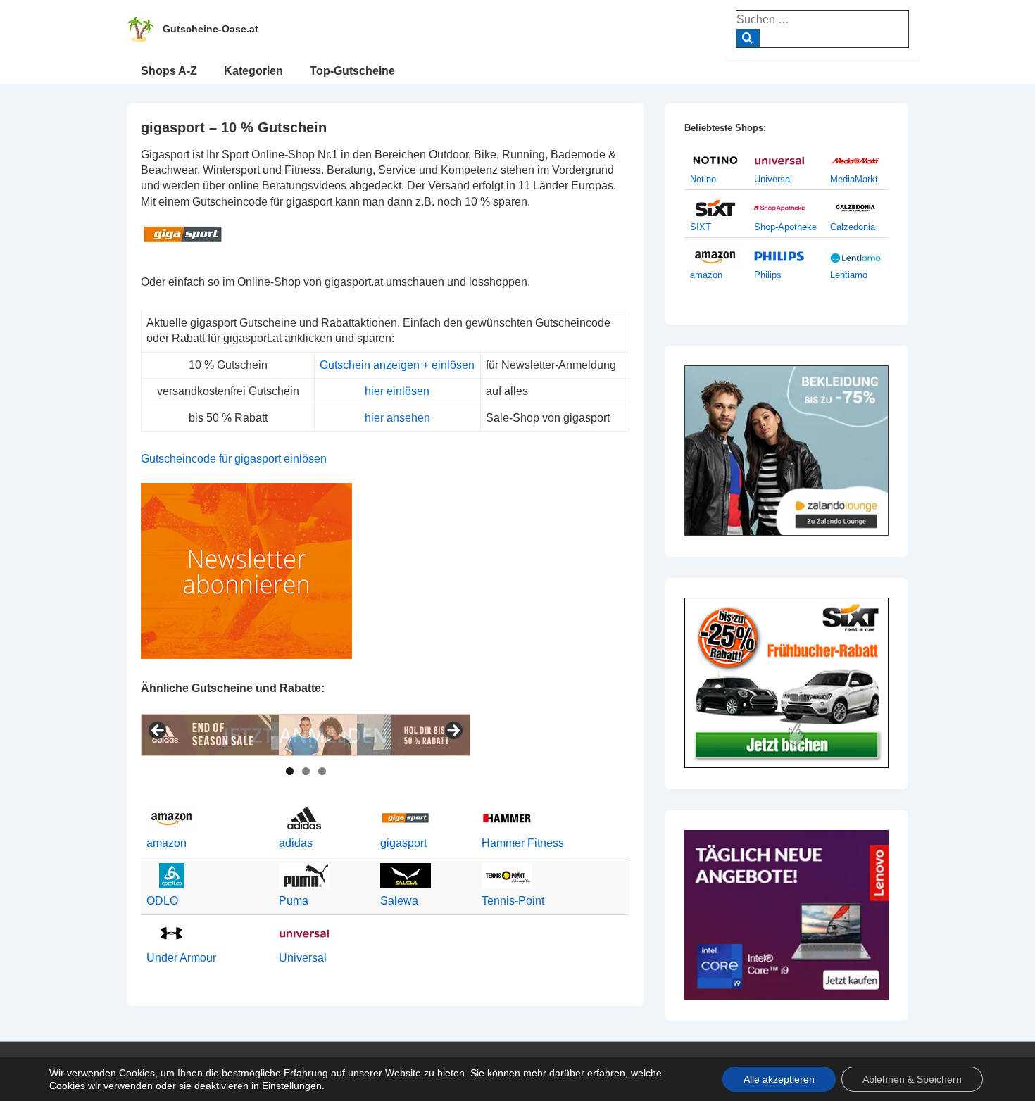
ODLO (162, 901)
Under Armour (181, 958)
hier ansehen (397, 418)
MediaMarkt (854, 179)
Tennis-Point (513, 901)
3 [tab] (322, 771)
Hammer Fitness (523, 843)
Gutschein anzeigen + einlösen (397, 365)
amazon (166, 843)
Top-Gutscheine (352, 71)
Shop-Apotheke (785, 227)
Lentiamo (848, 275)
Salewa (399, 901)
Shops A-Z (169, 71)
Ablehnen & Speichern (912, 1079)
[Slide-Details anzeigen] (305, 735)
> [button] (452, 731)
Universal (303, 958)
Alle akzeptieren (779, 1079)
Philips (768, 275)
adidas (296, 843)
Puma (293, 901)
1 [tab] (290, 771)
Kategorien (253, 71)
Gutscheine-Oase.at (210, 28)
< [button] (158, 731)
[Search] (748, 38)
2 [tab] (306, 771)
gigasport (403, 843)
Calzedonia (852, 227)
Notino (703, 179)
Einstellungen (292, 1085)
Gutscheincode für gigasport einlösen (234, 459)
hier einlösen (397, 391)
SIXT (700, 227)
